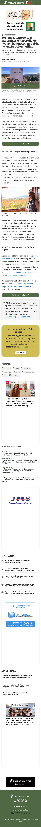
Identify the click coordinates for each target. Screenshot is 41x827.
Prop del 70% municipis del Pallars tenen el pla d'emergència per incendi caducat (19, 585)
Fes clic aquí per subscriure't (20, 144)
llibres (5, 375)
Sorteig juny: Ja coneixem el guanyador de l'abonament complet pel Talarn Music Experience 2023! (17, 470)
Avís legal (28, 820)
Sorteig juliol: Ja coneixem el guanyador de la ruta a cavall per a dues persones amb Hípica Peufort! (19, 462)
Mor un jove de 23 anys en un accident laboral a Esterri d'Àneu (17, 561)
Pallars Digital (7, 372)
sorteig (17, 368)
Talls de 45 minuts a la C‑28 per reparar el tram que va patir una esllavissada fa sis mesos (17, 677)
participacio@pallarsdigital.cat (16, 317)
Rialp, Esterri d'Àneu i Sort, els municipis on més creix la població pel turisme (18, 577)
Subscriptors (7, 368)
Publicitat (6, 820)
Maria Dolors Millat (29, 372)
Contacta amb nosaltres (17, 820)
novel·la (17, 372)
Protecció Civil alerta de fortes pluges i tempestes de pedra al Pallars (16, 686)
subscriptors (26, 368)
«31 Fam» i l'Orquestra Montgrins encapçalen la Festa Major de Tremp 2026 (19, 569)
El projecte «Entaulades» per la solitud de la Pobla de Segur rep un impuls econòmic (19, 593)
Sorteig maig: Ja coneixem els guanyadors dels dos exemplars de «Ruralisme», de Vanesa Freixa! (19, 479)
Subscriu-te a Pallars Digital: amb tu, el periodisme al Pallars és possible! (16, 454)
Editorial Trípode (15, 375)
